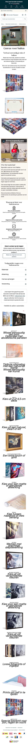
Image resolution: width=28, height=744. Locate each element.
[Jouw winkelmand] (25, 14)
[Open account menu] (22, 14)
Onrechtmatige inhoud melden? (10, 730)
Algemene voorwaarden (11, 727)
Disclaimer (20, 727)
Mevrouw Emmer (12, 15)
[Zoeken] (25, 19)
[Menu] (2, 15)
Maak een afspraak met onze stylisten (14, 255)
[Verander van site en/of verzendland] (26, 10)
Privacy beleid (22, 730)
